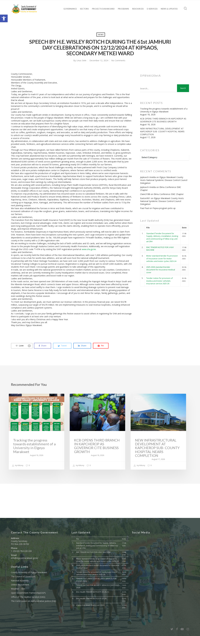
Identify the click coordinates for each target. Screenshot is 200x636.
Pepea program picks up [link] (164, 208)
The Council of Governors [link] (23, 576)
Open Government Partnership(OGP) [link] (28, 592)
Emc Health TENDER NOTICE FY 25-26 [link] (91, 598)
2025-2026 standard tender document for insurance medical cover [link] (160, 270)
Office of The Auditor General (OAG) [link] (28, 597)
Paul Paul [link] (144, 208)
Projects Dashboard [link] (103, 9)
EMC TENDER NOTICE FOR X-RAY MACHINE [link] (93, 552)
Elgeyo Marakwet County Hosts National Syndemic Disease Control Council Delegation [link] (163, 180)
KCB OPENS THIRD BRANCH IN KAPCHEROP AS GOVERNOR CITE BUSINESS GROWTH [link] (163, 120)
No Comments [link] (118, 60)
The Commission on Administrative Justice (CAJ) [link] (33, 601)
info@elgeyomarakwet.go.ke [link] (24, 558)
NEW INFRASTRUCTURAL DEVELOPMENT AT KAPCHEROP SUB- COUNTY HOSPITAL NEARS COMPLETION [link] (162, 131)
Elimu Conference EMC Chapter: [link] (169, 194)
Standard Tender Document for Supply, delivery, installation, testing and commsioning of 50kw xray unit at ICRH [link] (162, 237)
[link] (4, 18)
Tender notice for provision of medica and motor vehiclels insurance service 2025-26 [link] (159, 281)
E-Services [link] (152, 9)
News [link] (101, 34)
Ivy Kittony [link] (18, 465)
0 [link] (29, 465)
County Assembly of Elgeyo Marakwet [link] (29, 572)
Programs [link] (123, 9)
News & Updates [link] (169, 9)
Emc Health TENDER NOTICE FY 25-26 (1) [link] (92, 592)
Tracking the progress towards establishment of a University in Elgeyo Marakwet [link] (163, 110)
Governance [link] (70, 9)
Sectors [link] (84, 9)
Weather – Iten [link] (18, 588)
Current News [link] (20, 398)
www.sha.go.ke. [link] (89, 249)
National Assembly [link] (20, 580)
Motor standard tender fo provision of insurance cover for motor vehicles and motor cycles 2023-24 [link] (162, 258)
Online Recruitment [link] (20, 584)
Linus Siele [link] (81, 60)
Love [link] (24, 345)
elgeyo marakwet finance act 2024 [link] (90, 605)
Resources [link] (138, 9)
